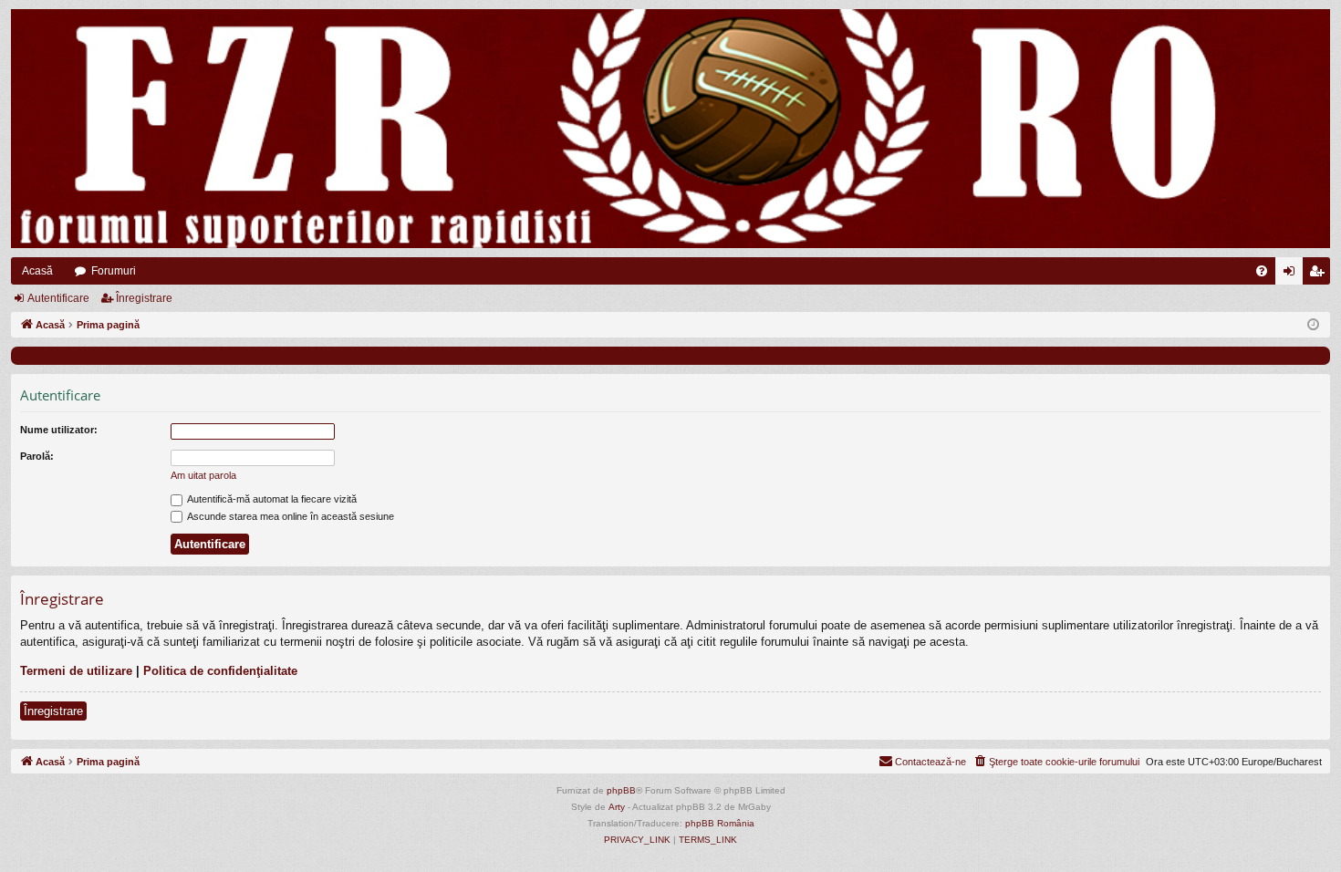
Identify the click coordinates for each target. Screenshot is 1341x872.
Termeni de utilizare (76, 671)
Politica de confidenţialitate (220, 671)
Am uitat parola (203, 475)
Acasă (37, 271)
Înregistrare (144, 298)
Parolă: (37, 456)
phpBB (621, 790)
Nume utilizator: (59, 429)
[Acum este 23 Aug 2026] (1313, 325)
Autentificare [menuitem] (1293, 275)
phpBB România (719, 823)
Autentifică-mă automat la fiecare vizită (271, 498)
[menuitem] (1261, 271)
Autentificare (58, 298)
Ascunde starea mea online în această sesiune (289, 516)
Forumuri (113, 271)
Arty (616, 807)
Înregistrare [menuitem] (1320, 275)
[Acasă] (670, 128)
